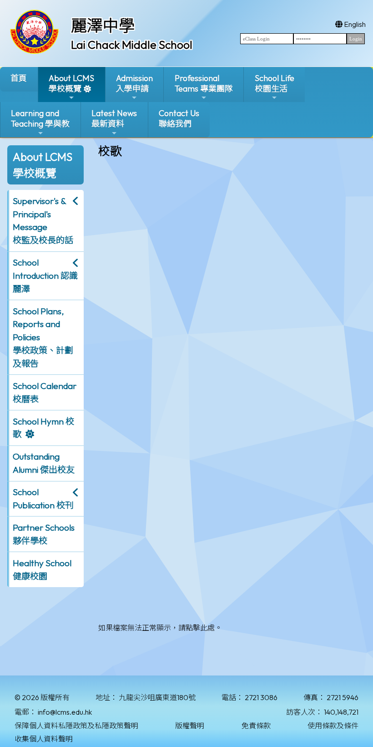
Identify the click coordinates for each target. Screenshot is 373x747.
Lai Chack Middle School (131, 44)
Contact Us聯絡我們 (179, 118)
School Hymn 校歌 (43, 428)
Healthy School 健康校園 (42, 570)
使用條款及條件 (332, 725)
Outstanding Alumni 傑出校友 (44, 463)
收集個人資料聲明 (44, 738)
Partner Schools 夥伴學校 (44, 534)
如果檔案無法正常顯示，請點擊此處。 (160, 627)
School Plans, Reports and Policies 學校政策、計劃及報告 (43, 337)
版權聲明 (189, 725)
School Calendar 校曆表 (44, 392)
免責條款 (256, 725)
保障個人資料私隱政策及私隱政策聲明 (76, 725)
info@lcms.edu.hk (65, 711)
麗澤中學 (103, 25)
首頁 (18, 78)
